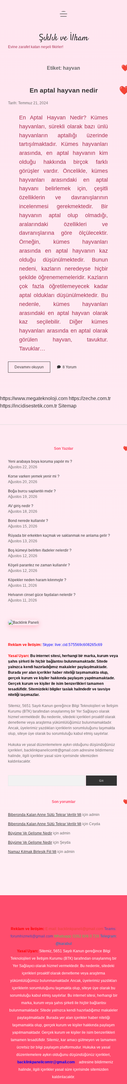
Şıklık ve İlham (63, 38)
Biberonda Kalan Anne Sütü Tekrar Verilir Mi (44, 815)
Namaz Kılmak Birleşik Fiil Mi (32, 852)
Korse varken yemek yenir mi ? (33, 476)
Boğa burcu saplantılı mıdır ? (32, 491)
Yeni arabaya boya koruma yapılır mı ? (40, 461)
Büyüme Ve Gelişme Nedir (30, 833)
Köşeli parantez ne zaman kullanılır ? (39, 565)
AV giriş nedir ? (20, 506)
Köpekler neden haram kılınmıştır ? (37, 580)
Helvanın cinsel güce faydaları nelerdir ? (42, 595)
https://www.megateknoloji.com (34, 398)
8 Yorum (69, 367)
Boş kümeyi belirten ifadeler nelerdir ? (40, 550)
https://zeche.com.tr (90, 398)
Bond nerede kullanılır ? (28, 521)
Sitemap (67, 405)
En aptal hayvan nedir (64, 90)
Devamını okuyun (32, 369)
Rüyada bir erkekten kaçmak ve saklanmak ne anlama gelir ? (59, 535)
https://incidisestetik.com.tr (28, 405)
